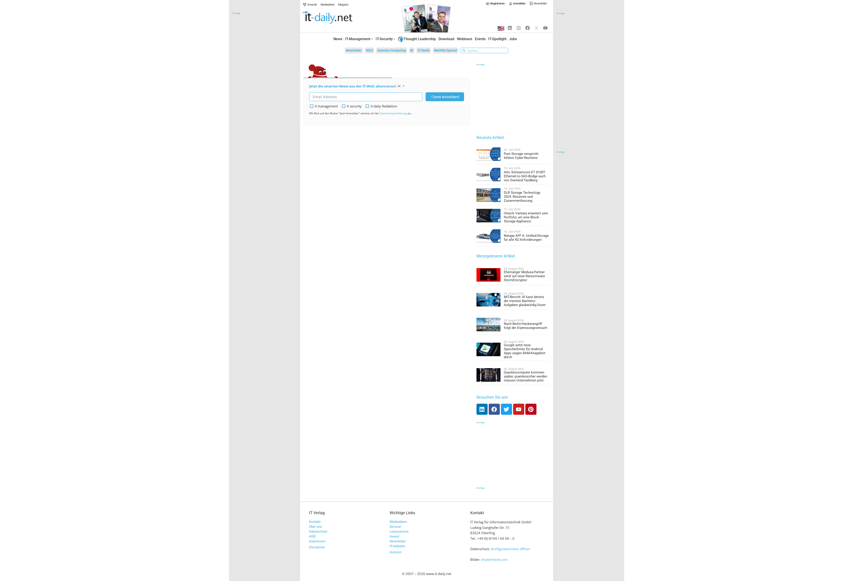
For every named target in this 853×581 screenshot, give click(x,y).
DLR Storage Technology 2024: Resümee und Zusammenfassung (522, 197)
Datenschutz (318, 532)
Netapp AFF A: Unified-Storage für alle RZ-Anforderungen (526, 238)
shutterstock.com (494, 559)
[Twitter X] (536, 28)
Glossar (395, 527)
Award (394, 536)
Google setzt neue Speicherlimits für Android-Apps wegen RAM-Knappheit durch (524, 351)
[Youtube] (545, 28)
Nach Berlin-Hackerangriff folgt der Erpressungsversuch (525, 326)
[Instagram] (518, 28)
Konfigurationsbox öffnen (510, 549)
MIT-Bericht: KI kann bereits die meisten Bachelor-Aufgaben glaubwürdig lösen (525, 301)
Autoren (395, 552)
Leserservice (399, 532)
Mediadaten (398, 522)
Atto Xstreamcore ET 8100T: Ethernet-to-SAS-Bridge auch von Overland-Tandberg (525, 176)
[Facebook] (527, 28)
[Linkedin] (509, 28)
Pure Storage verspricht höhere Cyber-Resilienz (521, 156)
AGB (312, 536)
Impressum (317, 541)
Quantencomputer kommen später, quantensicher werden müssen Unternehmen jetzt (525, 376)
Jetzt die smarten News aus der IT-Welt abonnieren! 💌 (355, 86)
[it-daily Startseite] (335, 17)
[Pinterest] (530, 409)
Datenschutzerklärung (393, 113)
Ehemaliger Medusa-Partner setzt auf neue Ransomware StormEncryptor (524, 276)
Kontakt (315, 522)
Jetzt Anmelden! (446, 97)
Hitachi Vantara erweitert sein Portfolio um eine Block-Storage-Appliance (526, 217)
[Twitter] (506, 409)
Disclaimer (317, 547)
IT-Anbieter (397, 546)
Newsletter (398, 541)
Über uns (315, 527)
